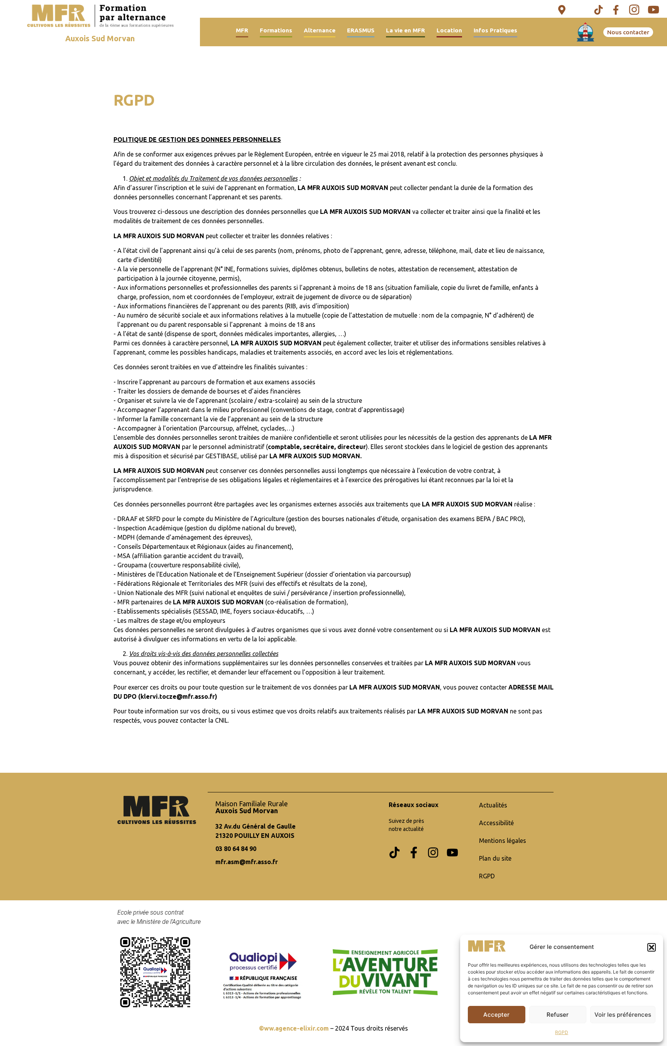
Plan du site (495, 858)
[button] (651, 947)
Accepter (496, 1014)
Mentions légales (502, 840)
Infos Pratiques (495, 30)
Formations (276, 30)
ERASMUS (360, 30)
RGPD (561, 1032)
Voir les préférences (622, 1014)
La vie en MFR (405, 30)
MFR (242, 30)
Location (449, 30)
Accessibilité (496, 822)
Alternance (319, 30)
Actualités (493, 805)
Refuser (558, 1014)
